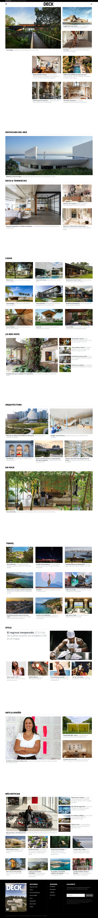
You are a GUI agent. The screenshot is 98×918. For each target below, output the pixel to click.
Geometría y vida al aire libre (48, 281)
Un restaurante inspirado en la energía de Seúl (19, 459)
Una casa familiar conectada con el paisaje (18, 281)
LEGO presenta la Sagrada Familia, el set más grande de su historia (81, 340)
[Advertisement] (17, 79)
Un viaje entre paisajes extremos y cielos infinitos (48, 590)
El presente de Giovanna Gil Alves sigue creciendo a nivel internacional (32, 762)
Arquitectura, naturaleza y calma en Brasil (18, 304)
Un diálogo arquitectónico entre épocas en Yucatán (75, 101)
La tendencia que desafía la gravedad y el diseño (82, 366)
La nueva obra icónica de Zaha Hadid (48, 460)
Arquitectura (33, 887)
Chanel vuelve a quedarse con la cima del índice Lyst (60, 678)
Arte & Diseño (33, 895)
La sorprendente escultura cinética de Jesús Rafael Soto (75, 736)
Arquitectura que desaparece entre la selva (22, 50)
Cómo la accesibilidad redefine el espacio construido (82, 358)
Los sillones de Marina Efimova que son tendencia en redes (31, 833)
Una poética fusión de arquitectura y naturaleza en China (30, 177)
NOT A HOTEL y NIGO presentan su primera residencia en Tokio (81, 851)
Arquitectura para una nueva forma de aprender (69, 436)
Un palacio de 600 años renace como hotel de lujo (46, 101)
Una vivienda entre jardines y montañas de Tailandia (47, 328)
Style (31, 898)
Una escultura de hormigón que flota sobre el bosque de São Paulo (30, 512)
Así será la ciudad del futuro (60, 873)
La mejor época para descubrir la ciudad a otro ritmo (78, 565)
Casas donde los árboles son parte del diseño (31, 375)
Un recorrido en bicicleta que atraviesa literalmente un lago (81, 817)
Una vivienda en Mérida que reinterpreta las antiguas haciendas (78, 328)
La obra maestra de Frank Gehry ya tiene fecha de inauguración (75, 27)
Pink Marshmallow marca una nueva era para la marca (16, 678)
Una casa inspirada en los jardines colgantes (78, 304)
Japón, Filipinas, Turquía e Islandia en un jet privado (78, 590)
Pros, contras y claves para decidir (14, 873)
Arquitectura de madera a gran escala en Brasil (18, 328)
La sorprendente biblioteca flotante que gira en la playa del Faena (80, 826)
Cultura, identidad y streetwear (36, 678)
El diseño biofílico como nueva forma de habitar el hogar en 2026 (81, 349)
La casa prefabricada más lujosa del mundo (14, 851)
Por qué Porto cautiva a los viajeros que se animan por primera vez (19, 616)
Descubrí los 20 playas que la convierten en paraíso (19, 591)
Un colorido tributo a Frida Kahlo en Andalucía (82, 873)
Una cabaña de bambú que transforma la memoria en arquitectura (59, 851)
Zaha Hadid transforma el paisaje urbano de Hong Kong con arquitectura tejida (38, 851)
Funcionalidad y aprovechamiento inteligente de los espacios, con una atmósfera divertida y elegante (46, 76)
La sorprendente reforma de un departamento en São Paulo (32, 227)
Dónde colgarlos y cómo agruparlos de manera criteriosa (75, 204)
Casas (31, 890)
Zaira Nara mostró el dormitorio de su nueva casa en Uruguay (76, 51)
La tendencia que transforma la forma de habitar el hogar (77, 227)
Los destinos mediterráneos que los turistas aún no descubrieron (47, 616)
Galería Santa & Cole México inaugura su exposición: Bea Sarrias (76, 760)
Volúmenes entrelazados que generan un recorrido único (48, 304)
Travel (10, 543)
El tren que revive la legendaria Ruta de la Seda (77, 616)
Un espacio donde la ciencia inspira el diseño (78, 460)
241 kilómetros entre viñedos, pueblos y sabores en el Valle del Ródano (19, 566)
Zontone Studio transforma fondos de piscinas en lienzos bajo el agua (76, 76)
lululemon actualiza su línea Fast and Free (81, 678)
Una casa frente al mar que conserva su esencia (78, 281)
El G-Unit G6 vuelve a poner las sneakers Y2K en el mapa (26, 636)
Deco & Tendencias (35, 892)
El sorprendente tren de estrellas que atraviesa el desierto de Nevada (48, 566)
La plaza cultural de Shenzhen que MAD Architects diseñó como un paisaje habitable (81, 800)
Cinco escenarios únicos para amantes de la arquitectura (37, 874)
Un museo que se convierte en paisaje (25, 436)
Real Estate (33, 904)
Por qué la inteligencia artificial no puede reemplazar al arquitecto (81, 808)
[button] (91, 4)
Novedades (33, 901)
